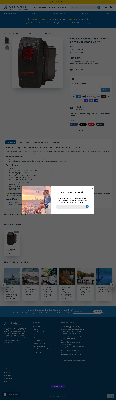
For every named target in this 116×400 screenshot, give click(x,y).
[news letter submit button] (87, 206)
